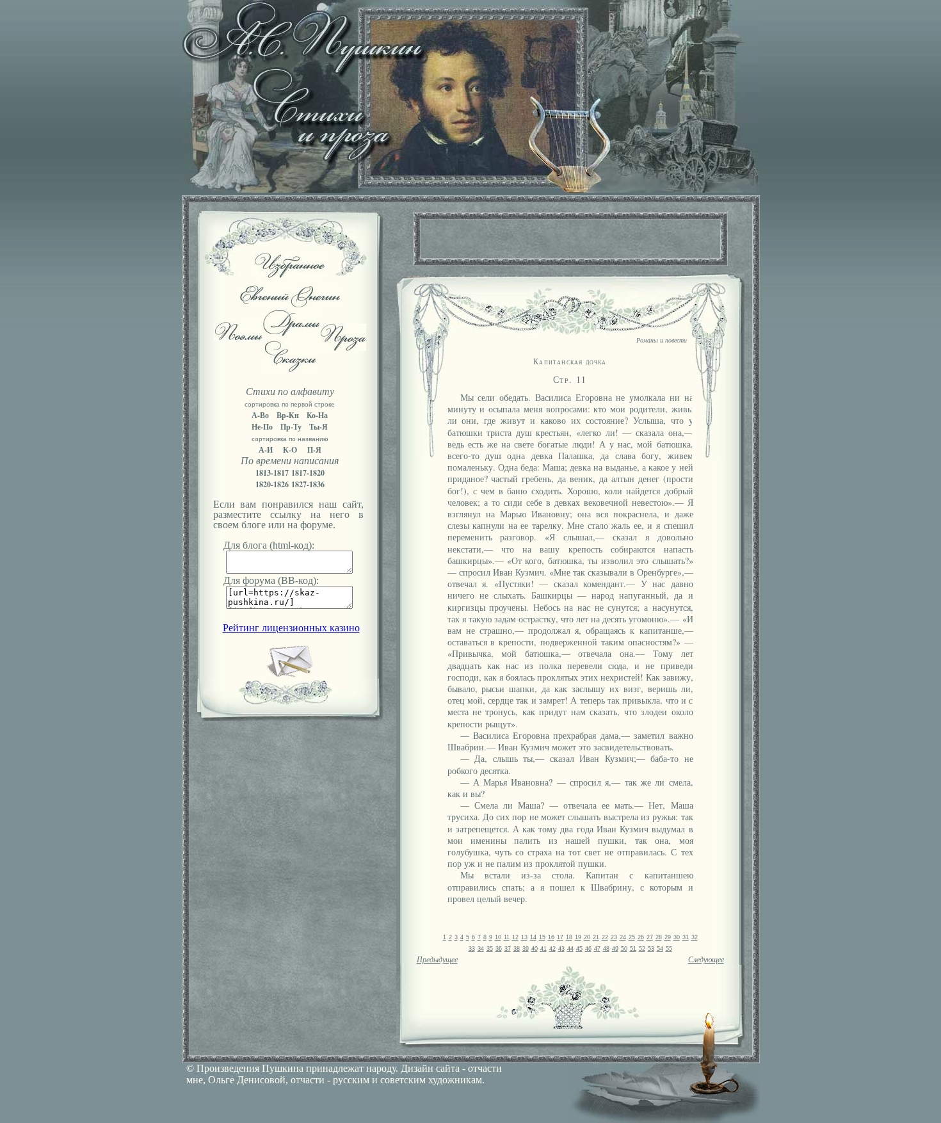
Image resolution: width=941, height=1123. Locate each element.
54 (660, 949)
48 (606, 949)
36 (498, 949)
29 (667, 937)
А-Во (260, 415)
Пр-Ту (291, 426)
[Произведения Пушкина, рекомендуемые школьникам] (289, 274)
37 (507, 949)
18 (569, 937)
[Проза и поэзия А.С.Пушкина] (470, 189)
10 (498, 937)
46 (588, 949)
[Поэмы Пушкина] (238, 337)
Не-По (262, 426)
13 (524, 937)
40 (534, 949)
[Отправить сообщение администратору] (290, 674)
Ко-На (317, 415)
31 (685, 937)
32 (694, 937)
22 (605, 937)
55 (669, 949)
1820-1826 (272, 484)
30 (676, 937)
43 (561, 949)
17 (560, 937)
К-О (290, 449)
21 (596, 937)
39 (525, 949)
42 (552, 949)
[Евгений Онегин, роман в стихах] (289, 303)
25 (632, 937)
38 (516, 949)
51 (633, 949)
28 (658, 937)
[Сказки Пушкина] (290, 368)
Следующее (706, 959)
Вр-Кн (288, 415)
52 (642, 949)
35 (490, 949)
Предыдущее (437, 959)
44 (570, 949)
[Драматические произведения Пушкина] (291, 332)
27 (650, 937)
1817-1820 (308, 472)
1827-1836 (308, 484)
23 (614, 937)
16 (551, 937)
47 (597, 949)
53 (651, 949)
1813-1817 (272, 472)
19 (578, 937)
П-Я (314, 449)
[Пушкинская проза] (343, 347)
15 (542, 937)
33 (472, 949)
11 (507, 937)
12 (515, 937)
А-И (266, 449)
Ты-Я (318, 426)
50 (624, 949)
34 (481, 949)
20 (587, 937)
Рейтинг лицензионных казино (291, 627)
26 (641, 937)
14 (533, 937)
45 (579, 949)
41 (543, 949)
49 (615, 949)
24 (623, 937)
